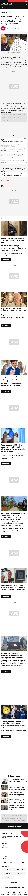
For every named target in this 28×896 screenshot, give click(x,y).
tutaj (11, 120)
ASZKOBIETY (12, 7)
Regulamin (4, 856)
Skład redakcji (5, 847)
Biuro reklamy (5, 843)
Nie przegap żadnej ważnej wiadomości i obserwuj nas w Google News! (15, 174)
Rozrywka (4, 851)
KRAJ (18, 7)
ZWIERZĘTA (23, 7)
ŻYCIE (6, 7)
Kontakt (4, 849)
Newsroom (4, 854)
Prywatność (4, 858)
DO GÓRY (13, 882)
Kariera (3, 845)
